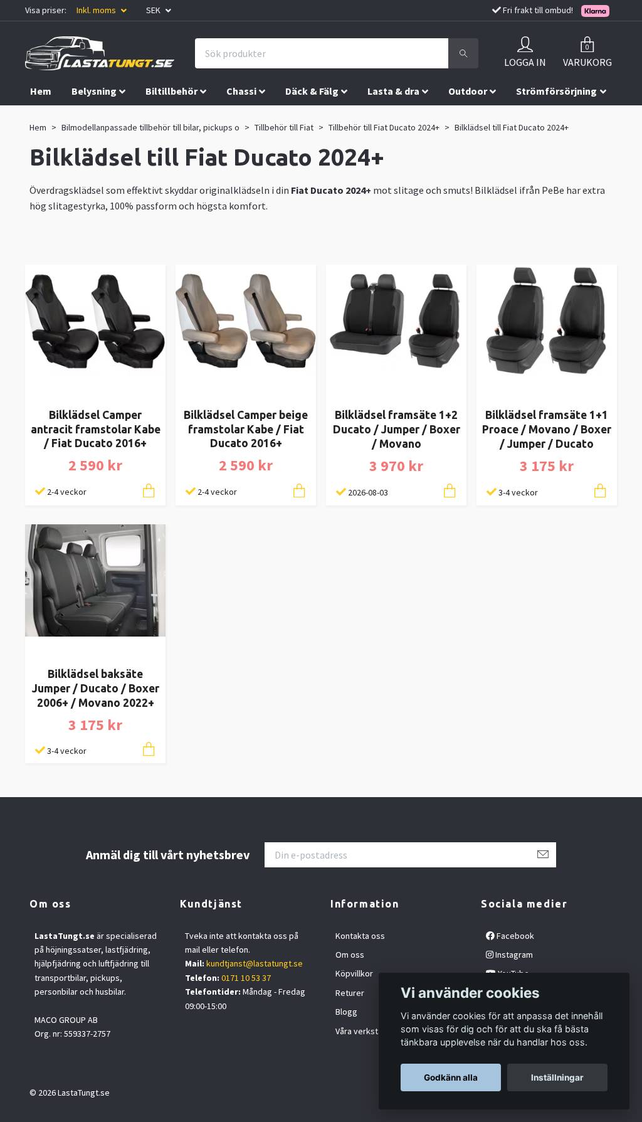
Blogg (346, 1011)
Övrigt (128, 117)
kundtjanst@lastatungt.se (254, 963)
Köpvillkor (354, 973)
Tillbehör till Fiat (284, 127)
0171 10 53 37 (246, 977)
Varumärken (57, 117)
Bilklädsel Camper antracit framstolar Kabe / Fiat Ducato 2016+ (95, 429)
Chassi (241, 91)
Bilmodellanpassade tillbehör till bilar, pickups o (150, 127)
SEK (154, 10)
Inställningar (557, 1077)
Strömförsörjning (556, 91)
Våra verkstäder (365, 1031)
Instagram (513, 954)
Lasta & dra (393, 91)
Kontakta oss (360, 935)
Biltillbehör (171, 91)
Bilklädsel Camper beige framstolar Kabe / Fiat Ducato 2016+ (246, 429)
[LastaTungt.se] (99, 53)
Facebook (514, 935)
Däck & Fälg (312, 91)
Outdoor (467, 91)
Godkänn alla (451, 1077)
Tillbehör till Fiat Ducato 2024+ (384, 127)
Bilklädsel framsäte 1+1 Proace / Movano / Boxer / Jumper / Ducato (546, 429)
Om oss (349, 954)
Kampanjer (196, 117)
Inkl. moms (97, 10)
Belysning (94, 91)
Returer (349, 992)
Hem (40, 91)
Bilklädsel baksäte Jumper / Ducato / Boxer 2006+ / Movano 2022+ (95, 688)
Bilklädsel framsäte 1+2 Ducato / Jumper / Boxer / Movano (396, 429)
